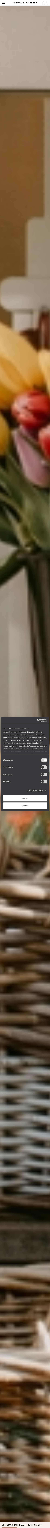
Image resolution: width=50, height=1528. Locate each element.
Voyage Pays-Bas (9, 1525)
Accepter (25, 798)
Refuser (25, 806)
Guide (30, 1525)
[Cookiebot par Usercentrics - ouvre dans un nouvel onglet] (37, 720)
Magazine (37, 1525)
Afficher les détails (35, 791)
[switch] (44, 767)
